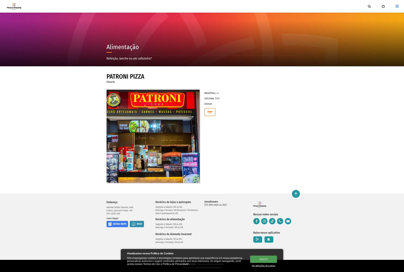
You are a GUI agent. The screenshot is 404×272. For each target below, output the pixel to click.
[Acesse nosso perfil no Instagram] (264, 221)
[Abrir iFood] (209, 112)
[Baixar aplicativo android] (257, 239)
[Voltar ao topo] (296, 194)
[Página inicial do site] (14, 6)
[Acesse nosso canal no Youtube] (288, 221)
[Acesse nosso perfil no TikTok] (272, 221)
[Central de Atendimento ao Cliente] (280, 221)
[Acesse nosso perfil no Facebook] (256, 221)
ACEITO (263, 259)
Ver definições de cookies (263, 266)
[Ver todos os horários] (383, 6)
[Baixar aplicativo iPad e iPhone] (268, 239)
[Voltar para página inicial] (259, 204)
